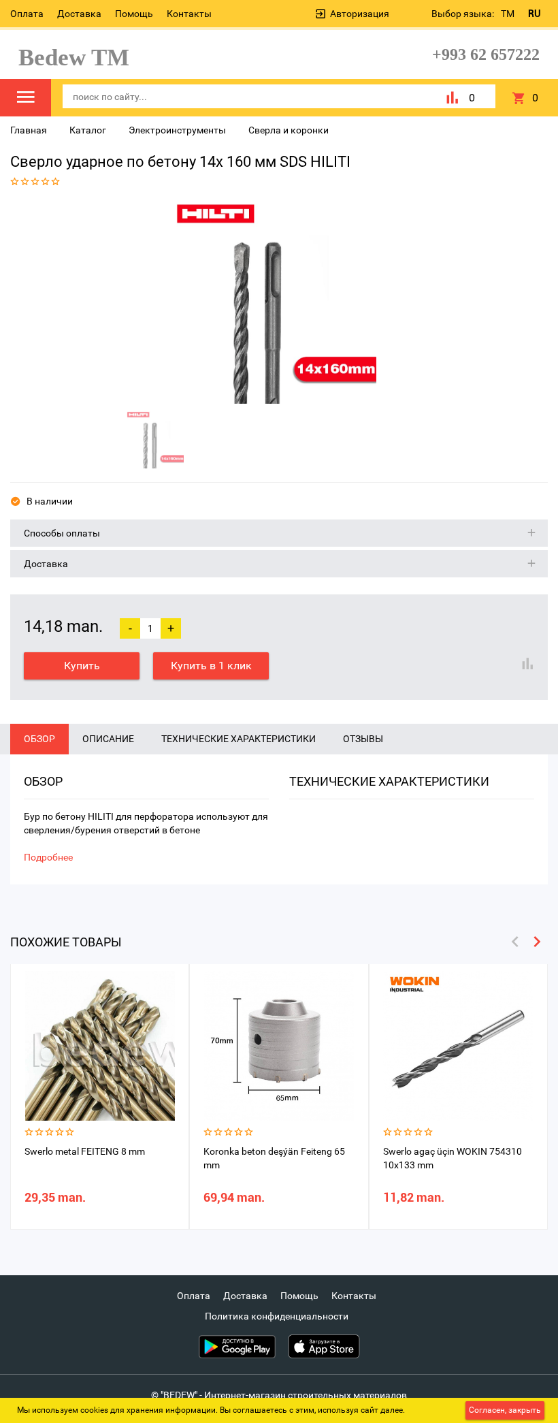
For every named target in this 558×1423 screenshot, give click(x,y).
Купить (82, 665)
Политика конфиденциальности (276, 1316)
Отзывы (363, 738)
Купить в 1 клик (211, 665)
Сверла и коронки (288, 130)
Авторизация (359, 13)
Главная (28, 130)
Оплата (27, 13)
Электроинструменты (177, 130)
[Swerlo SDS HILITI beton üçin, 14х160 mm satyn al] (274, 301)
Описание (108, 738)
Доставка (79, 13)
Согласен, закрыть (505, 1410)
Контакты (189, 13)
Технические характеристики (238, 738)
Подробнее (48, 857)
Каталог (87, 130)
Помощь (134, 13)
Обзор (39, 738)
